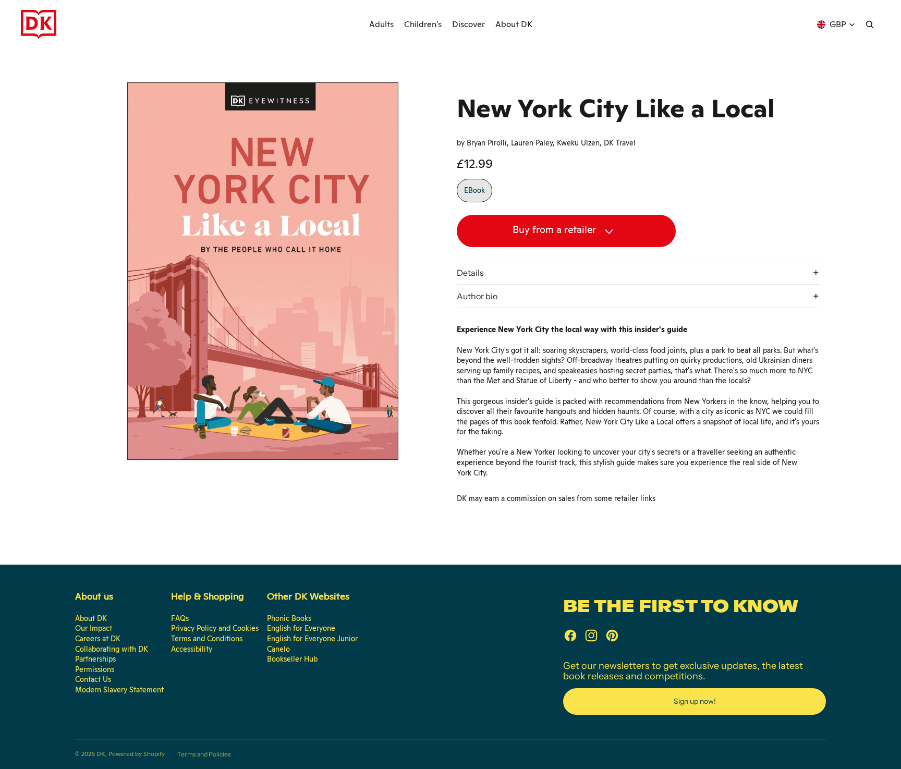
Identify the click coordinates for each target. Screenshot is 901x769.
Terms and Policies (204, 754)
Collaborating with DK (111, 649)
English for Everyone (301, 628)
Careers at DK (97, 638)
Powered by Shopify (136, 754)
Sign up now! (695, 701)
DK (100, 754)
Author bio (477, 296)
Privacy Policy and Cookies (215, 628)
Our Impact (93, 628)
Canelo (278, 649)
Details (470, 272)
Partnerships (95, 659)
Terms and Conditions (206, 638)
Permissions (94, 669)
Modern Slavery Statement (119, 689)
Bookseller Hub (292, 659)
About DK (91, 618)
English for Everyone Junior (312, 638)
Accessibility (191, 649)
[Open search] (869, 24)
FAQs (180, 618)
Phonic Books (289, 618)
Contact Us (93, 679)
